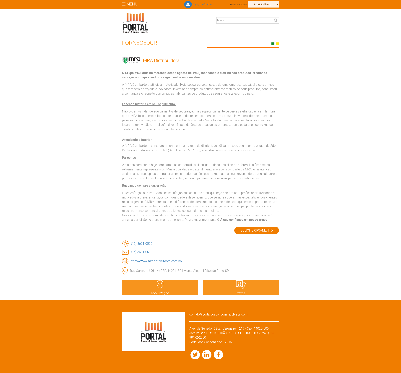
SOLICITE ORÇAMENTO (257, 230)
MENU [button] (131, 4)
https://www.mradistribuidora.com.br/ (156, 261)
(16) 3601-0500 (141, 243)
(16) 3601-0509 (141, 252)
